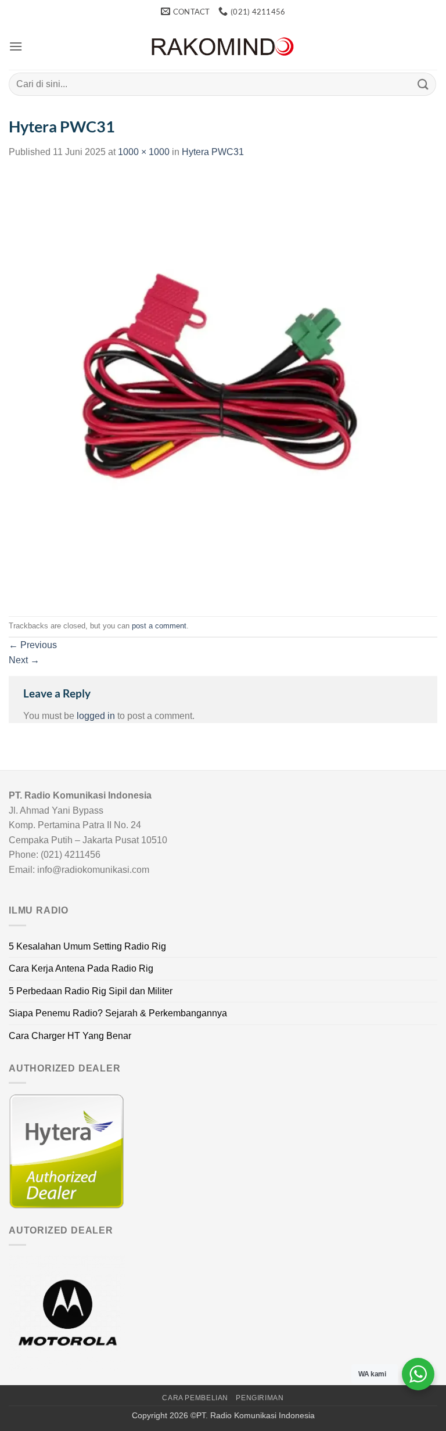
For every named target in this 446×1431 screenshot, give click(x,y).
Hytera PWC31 (213, 152)
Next (24, 660)
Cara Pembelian (195, 1398)
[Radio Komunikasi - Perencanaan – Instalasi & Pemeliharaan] (223, 47)
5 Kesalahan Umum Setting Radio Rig (87, 946)
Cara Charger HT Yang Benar (70, 1036)
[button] (16, 46)
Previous (33, 645)
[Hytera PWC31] (223, 387)
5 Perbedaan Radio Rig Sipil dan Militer (90, 991)
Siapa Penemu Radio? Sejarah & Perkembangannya (118, 1013)
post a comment (159, 625)
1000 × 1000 (144, 152)
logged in (96, 716)
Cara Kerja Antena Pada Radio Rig (81, 968)
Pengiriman (259, 1398)
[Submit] (423, 84)
